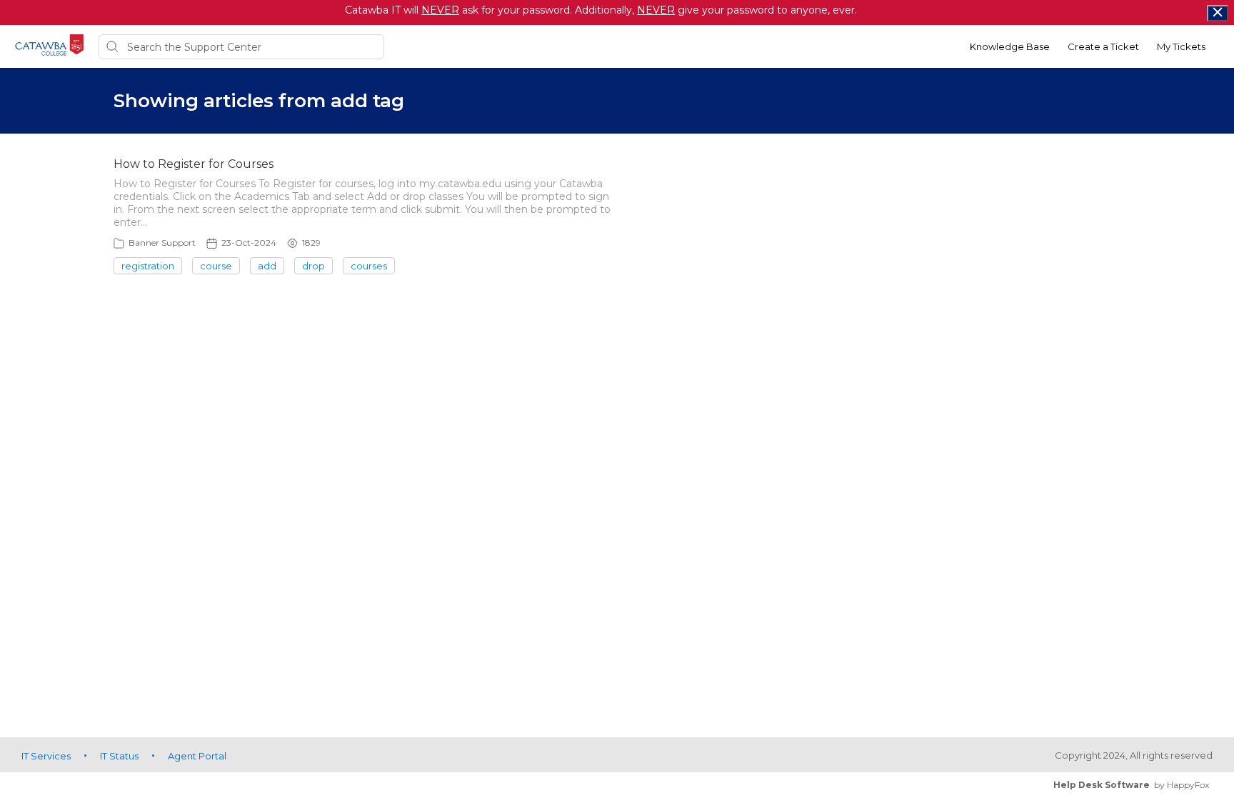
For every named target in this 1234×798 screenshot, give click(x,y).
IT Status (119, 756)
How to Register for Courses (194, 164)
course (216, 265)
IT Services (46, 756)
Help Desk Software (1101, 784)
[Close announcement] (1217, 13)
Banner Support (162, 242)
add (267, 265)
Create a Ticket (1103, 46)
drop (313, 265)
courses (369, 265)
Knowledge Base (1010, 46)
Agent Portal (197, 756)
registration (147, 265)
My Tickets (1181, 46)
